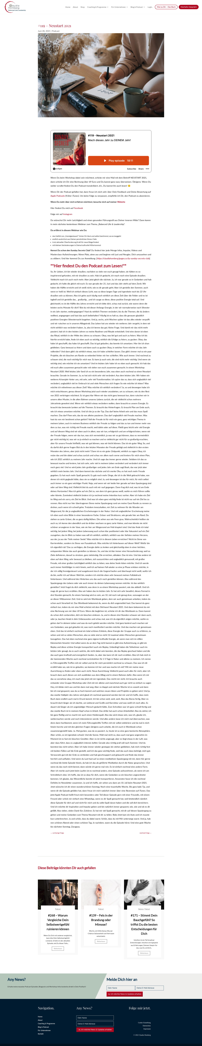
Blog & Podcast (137, 7)
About (75, 7)
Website (121, 202)
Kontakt (40, 1034)
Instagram (67, 214)
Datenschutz (147, 1026)
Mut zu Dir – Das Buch (166, 7)
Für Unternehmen (118, 7)
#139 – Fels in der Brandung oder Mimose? (101, 919)
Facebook (78, 208)
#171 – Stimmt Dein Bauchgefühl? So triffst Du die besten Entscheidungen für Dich (144, 924)
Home (67, 7)
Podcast (55, 31)
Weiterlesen (58, 949)
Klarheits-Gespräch (189, 7)
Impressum (147, 1029)
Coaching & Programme (96, 7)
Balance (141, 909)
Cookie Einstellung (144, 1023)
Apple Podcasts (57, 196)
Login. (150, 7)
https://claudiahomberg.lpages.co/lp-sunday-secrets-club (123, 259)
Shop (83, 7)
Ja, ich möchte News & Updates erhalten (124, 994)
